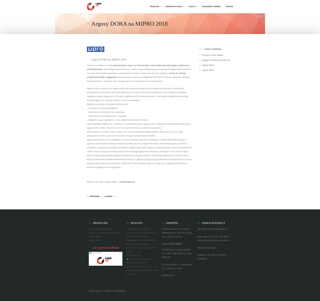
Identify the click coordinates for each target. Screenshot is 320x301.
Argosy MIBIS (208, 70)
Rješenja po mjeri (173, 6)
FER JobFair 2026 (133, 255)
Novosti (229, 6)
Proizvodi (154, 6)
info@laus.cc (168, 275)
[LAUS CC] (94, 6)
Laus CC (192, 6)
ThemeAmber (120, 291)
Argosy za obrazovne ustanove (216, 60)
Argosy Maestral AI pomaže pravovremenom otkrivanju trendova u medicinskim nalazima (142, 233)
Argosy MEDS (208, 65)
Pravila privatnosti (207, 248)
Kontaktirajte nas (127, 182)
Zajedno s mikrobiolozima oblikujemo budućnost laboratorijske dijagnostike (142, 270)
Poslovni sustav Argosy (212, 55)
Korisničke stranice (211, 6)
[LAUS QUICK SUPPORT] (105, 259)
